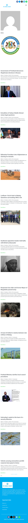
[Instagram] (22, 2)
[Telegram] (24, 2)
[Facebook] (17, 2)
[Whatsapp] (26, 2)
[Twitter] (20, 2)
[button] (26, 5)
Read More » (3, 82)
